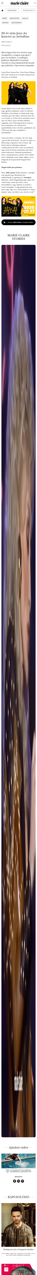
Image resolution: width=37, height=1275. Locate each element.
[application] (18, 1163)
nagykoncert (16, 22)
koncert (5, 22)
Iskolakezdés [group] (12, 10)
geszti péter (14, 18)
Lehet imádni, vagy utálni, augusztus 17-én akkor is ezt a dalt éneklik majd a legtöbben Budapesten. (18, 1254)
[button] (18, 691)
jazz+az (25, 18)
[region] (18, 691)
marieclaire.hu (6, 42)
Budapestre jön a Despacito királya (18, 1249)
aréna (4, 18)
